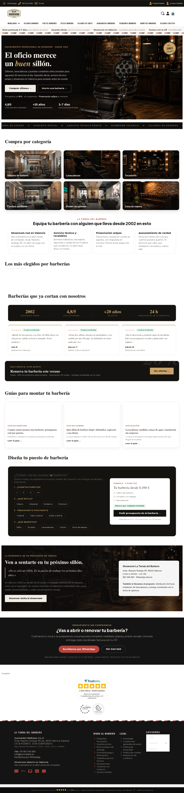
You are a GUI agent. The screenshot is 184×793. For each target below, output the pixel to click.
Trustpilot (5, 673)
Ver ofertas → (162, 371)
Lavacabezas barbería (106, 23)
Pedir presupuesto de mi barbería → (140, 513)
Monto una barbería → (54, 88)
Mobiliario (12, 23)
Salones (153, 749)
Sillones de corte (85, 23)
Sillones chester (167, 23)
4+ (38, 492)
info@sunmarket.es (24, 754)
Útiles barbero (67, 23)
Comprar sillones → (20, 88)
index (151, 737)
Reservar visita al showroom (25, 598)
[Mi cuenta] (168, 13)
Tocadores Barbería (127, 23)
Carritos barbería (148, 23)
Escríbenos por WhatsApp (79, 649)
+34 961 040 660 (27, 751)
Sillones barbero (31, 23)
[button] (162, 13)
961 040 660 (113, 649)
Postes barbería (49, 23)
